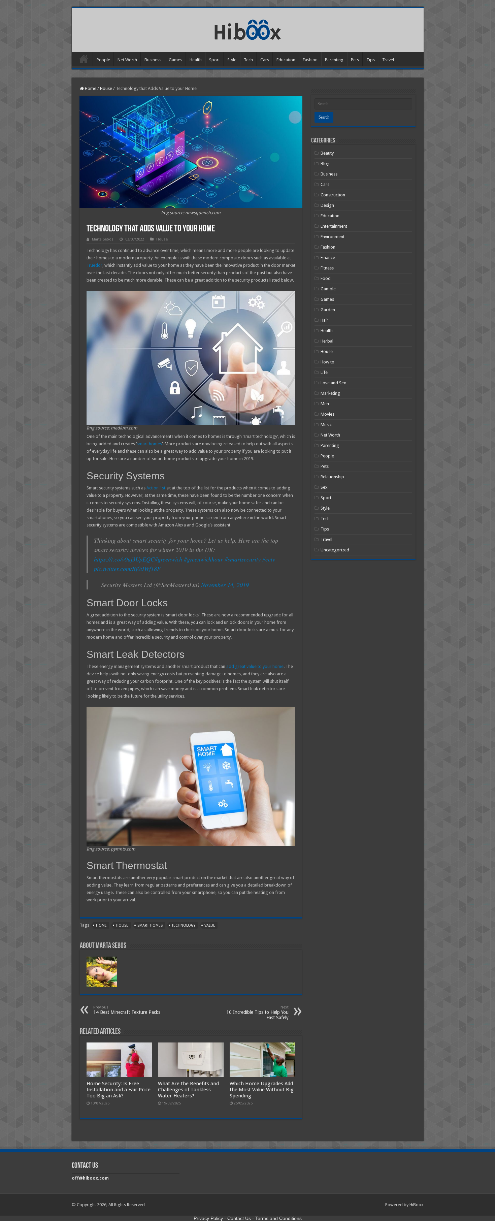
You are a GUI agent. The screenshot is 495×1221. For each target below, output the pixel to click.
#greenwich (168, 559)
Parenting (334, 59)
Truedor (94, 265)
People (103, 59)
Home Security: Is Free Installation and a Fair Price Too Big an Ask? (119, 1090)
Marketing (330, 393)
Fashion (310, 59)
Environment (332, 236)
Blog (325, 163)
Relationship (332, 476)
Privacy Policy (208, 1218)
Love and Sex (333, 382)
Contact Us (239, 1218)
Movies (327, 414)
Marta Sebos (102, 239)
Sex (324, 487)
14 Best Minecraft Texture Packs (126, 1010)
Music (326, 424)
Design (327, 205)
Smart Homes (150, 925)
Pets (355, 59)
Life (324, 372)
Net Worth (127, 59)
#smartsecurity (243, 559)
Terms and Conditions (278, 1218)
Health (196, 59)
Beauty (327, 153)
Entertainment (334, 226)
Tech (248, 59)
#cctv (268, 559)
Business (152, 59)
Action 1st (155, 487)
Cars (264, 59)
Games (175, 59)
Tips (370, 59)
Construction (333, 194)
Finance (328, 257)
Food (326, 278)
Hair (324, 320)
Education (285, 59)
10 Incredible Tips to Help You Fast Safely (257, 1012)
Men (325, 403)
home (101, 925)
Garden (328, 309)
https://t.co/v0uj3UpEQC (124, 559)
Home (84, 59)
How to (327, 361)
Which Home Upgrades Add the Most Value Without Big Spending (262, 1090)
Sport (214, 59)
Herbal (327, 341)
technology (183, 925)
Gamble (328, 288)
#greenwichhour (203, 559)
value (209, 925)
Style (231, 59)
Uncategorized (335, 549)
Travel (388, 59)
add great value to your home (255, 666)
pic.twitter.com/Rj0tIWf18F (127, 569)
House (106, 88)
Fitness (327, 267)
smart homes (149, 443)
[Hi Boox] (247, 29)
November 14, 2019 (225, 585)
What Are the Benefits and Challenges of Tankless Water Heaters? (188, 1090)
